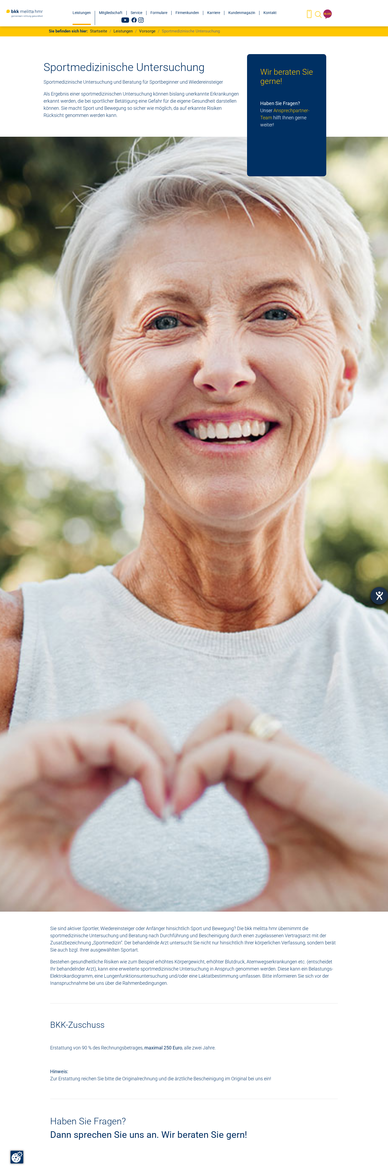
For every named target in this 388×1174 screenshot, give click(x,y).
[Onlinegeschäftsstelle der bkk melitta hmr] (309, 14)
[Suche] (318, 14)
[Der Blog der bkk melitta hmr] (327, 14)
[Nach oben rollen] (375, 1161)
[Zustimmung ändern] (17, 1157)
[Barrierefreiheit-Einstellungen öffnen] (379, 595)
